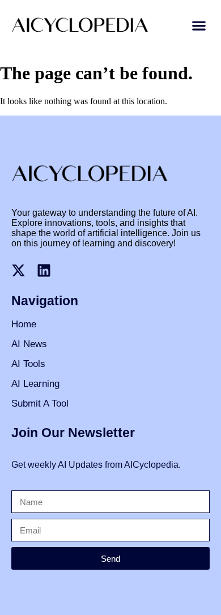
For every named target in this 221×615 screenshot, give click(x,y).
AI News (29, 344)
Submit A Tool (40, 403)
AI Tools (28, 363)
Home (23, 324)
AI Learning (35, 383)
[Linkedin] (44, 270)
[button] (199, 26)
